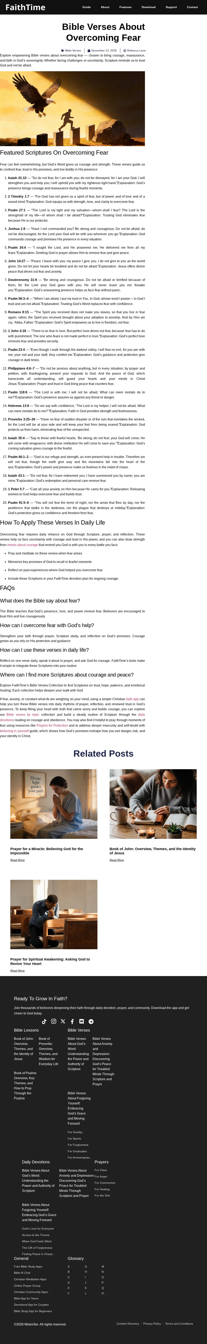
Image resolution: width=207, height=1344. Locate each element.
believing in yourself (14, 731)
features (125, 7)
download (149, 7)
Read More (17, 860)
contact (192, 7)
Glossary (76, 1258)
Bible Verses (79, 1030)
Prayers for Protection (52, 725)
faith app (132, 699)
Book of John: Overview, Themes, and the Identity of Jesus (24, 1049)
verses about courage (22, 545)
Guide (86, 7)
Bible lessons (26, 1030)
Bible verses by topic (22, 714)
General (21, 1258)
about (105, 7)
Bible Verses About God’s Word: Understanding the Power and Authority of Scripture (78, 1054)
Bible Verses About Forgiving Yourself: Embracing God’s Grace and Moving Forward (79, 1108)
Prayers (102, 1162)
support (171, 7)
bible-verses (73, 50)
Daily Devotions (36, 1162)
